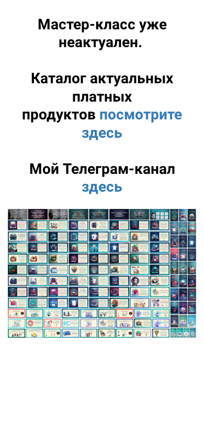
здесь (102, 186)
